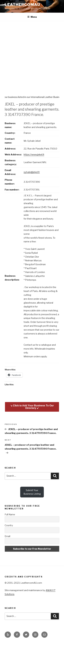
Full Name (10, 514)
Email (7, 536)
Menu (34, 17)
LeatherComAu (22, 4)
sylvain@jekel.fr (32, 172)
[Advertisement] (32, 55)
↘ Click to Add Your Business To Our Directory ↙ (32, 406)
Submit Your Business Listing (32, 492)
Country (9, 525)
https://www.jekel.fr (34, 154)
